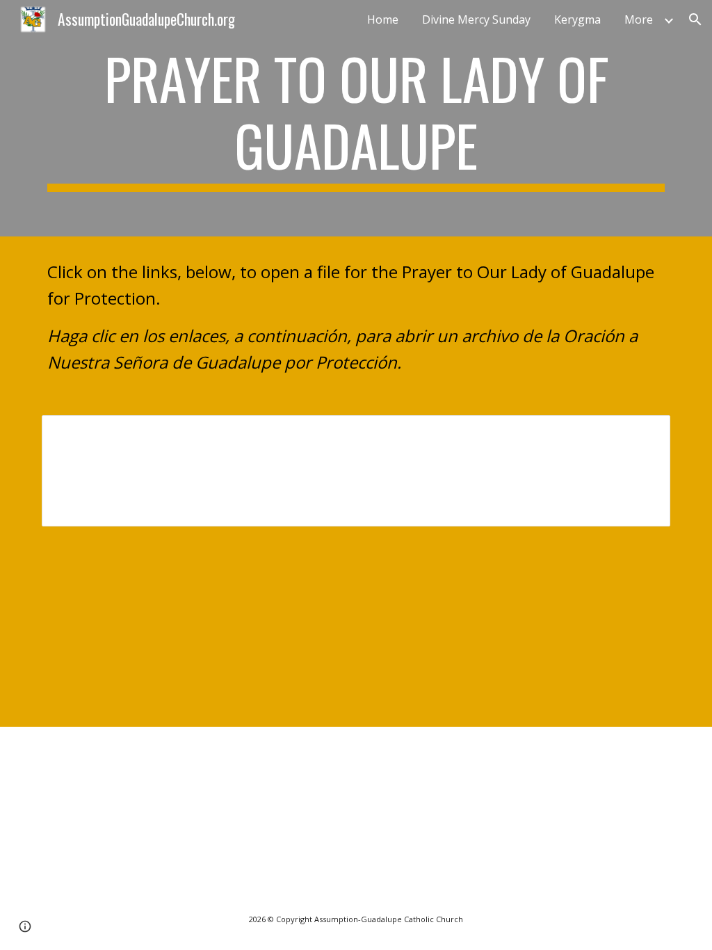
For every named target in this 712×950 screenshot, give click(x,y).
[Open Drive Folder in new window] (644, 433)
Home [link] (382, 19)
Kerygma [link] (577, 19)
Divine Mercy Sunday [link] (476, 19)
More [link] (638, 19)
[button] (695, 19)
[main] (356, 118)
